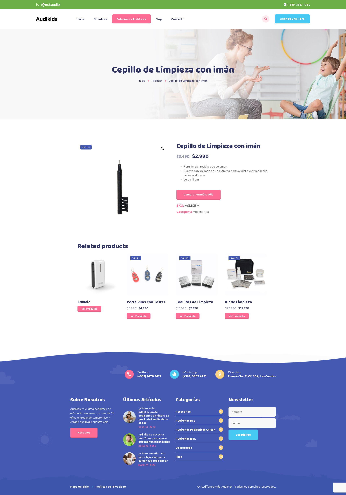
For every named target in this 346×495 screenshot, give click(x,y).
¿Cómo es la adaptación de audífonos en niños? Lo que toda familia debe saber (153, 416)
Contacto (178, 19)
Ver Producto (89, 308)
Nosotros (100, 19)
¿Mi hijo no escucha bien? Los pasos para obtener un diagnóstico (154, 438)
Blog (159, 19)
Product (157, 80)
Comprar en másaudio (198, 194)
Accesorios (201, 212)
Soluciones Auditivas (131, 19)
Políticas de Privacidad (111, 487)
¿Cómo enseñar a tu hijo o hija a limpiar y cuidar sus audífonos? (153, 457)
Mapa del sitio (79, 487)
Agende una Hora (292, 19)
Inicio (80, 19)
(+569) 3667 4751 (298, 4)
